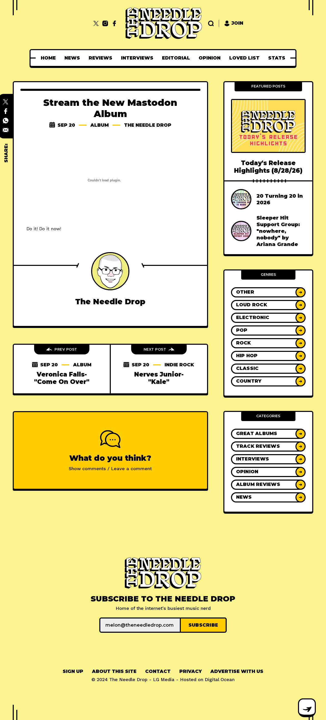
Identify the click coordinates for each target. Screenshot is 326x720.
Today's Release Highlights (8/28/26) (268, 166)
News (72, 58)
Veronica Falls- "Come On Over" (61, 378)
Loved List (244, 58)
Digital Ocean (220, 679)
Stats (276, 58)
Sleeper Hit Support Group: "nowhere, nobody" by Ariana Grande (278, 231)
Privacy (190, 671)
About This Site (114, 671)
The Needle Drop (147, 125)
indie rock (179, 365)
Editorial (176, 58)
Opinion (210, 58)
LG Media (163, 679)
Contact (158, 671)
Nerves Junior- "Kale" (159, 378)
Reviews (100, 58)
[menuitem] (48, 58)
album (99, 125)
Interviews (137, 58)
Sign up (73, 671)
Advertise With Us (236, 671)
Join (237, 23)
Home (48, 58)
